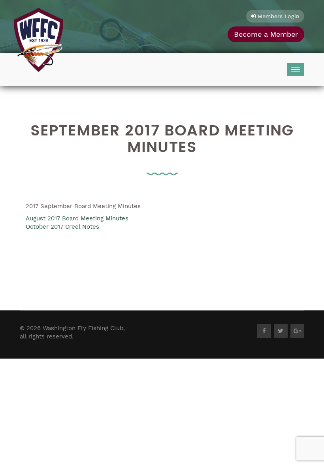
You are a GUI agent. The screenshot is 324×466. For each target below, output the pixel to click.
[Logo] (38, 38)
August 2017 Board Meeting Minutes (77, 218)
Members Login (278, 16)
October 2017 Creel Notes (62, 226)
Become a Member (266, 34)
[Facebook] (264, 331)
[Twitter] (281, 331)
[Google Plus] (297, 331)
